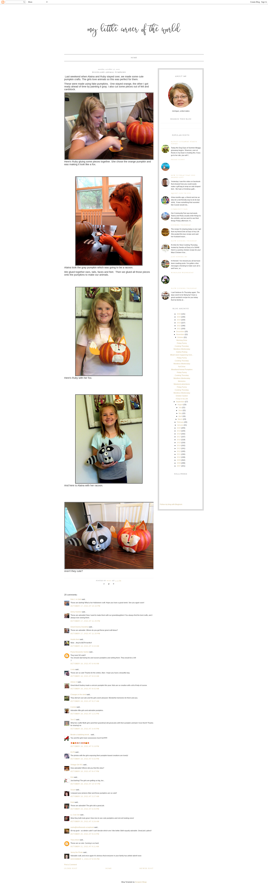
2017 (179, 437)
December (180, 332)
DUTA (72, 752)
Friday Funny (178, 160)
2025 (179, 317)
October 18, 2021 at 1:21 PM (84, 714)
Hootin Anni (74, 639)
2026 (179, 314)
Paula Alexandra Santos (79, 652)
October (180, 337)
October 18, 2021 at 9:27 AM (84, 701)
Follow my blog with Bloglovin (171, 504)
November (180, 334)
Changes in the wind (78, 695)
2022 (179, 326)
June (180, 410)
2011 (179, 454)
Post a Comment (70, 865)
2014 (179, 446)
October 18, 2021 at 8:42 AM (84, 689)
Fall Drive (181, 367)
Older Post (70, 868)
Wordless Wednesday (182, 273)
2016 (179, 440)
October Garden (182, 396)
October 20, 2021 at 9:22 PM (84, 834)
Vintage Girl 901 (76, 765)
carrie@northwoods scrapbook (82, 827)
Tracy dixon (74, 840)
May (180, 413)
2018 (179, 434)
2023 (179, 323)
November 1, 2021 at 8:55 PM (85, 859)
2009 (179, 460)
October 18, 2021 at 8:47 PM (84, 771)
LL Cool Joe (75, 815)
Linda (72, 669)
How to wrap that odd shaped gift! (183, 176)
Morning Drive (181, 340)
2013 (179, 448)
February (180, 422)
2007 (179, 466)
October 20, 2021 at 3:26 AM (84, 821)
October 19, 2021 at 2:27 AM (84, 796)
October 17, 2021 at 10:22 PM (85, 606)
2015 (179, 443)
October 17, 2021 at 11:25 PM (85, 621)
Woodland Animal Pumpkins (181, 370)
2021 (179, 329)
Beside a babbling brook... (80, 735)
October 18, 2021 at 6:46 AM (84, 664)
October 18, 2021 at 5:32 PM (84, 759)
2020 (179, 428)
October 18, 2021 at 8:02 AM (84, 676)
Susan (72, 790)
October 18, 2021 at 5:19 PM (84, 746)
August (180, 405)
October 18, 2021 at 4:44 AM (84, 646)
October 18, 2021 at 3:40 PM (84, 729)
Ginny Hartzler (75, 612)
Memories (182, 381)
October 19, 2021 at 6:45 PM (84, 809)
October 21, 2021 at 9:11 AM (84, 847)
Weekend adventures (182, 384)
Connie (73, 707)
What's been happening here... (181, 355)
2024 (179, 320)
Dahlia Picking (181, 352)
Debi (72, 802)
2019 (179, 431)
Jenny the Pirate (76, 852)
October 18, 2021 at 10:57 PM (85, 784)
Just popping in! (179, 257)
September (180, 402)
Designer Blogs (141, 882)
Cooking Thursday (181, 225)
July (180, 408)
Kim (72, 777)
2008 (179, 463)
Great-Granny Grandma (79, 627)
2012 (179, 451)
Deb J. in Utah (75, 599)
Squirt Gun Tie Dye (181, 193)
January (180, 425)
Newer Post (147, 868)
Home (134, 58)
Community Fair (179, 209)
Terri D (73, 720)
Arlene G (73, 682)
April (180, 416)
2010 (179, 457)
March (180, 419)
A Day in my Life (182, 399)
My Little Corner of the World (134, 30)
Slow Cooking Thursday (184, 241)
